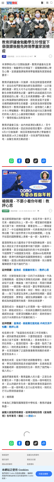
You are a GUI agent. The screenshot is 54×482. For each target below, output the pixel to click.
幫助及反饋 (31, 460)
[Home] (12, 2)
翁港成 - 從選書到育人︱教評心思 (31, 270)
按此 (30, 416)
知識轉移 (5, 211)
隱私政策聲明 (7, 464)
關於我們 (5, 460)
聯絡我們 (5, 455)
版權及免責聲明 (33, 455)
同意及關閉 (43, 474)
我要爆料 (30, 464)
